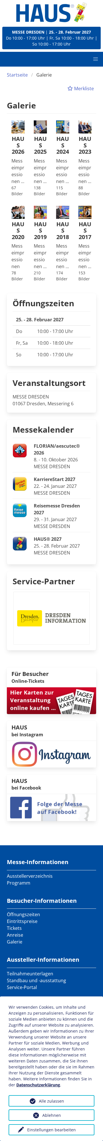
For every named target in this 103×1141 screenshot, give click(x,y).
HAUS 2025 (40, 145)
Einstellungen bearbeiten (51, 1129)
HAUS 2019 (40, 230)
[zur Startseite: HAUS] (51, 12)
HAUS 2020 (18, 230)
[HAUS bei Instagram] (51, 754)
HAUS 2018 (62, 230)
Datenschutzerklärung (38, 1084)
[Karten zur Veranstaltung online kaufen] (51, 700)
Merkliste (83, 88)
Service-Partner (44, 581)
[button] (95, 59)
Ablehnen (51, 1115)
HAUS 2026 (18, 145)
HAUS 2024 (62, 145)
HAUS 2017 (85, 230)
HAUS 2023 (85, 145)
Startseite (17, 75)
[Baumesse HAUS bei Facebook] (51, 807)
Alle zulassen (51, 1101)
